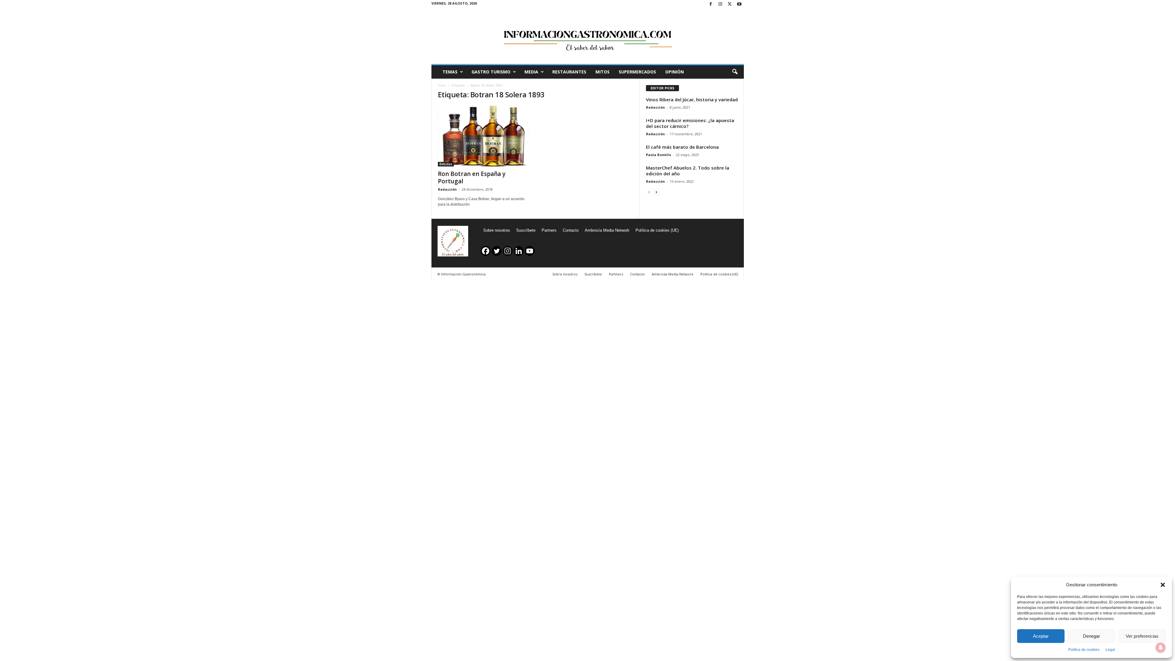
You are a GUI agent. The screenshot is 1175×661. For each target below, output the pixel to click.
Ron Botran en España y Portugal (471, 177)
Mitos (602, 72)
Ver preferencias (1142, 636)
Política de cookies (1083, 650)
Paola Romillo (658, 154)
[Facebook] (710, 4)
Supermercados (637, 72)
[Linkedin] (519, 251)
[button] (1163, 585)
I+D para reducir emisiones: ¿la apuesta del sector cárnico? (690, 123)
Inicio (442, 85)
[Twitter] (729, 4)
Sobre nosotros (496, 230)
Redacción (447, 189)
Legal (1110, 650)
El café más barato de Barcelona (682, 147)
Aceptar (1041, 636)
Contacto (571, 230)
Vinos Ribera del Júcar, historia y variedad (692, 99)
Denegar (1091, 636)
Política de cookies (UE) (657, 230)
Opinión (674, 72)
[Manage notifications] (1161, 647)
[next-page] (656, 192)
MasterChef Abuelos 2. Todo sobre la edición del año (687, 171)
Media (531, 72)
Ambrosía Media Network (607, 230)
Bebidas (445, 164)
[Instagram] (720, 4)
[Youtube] (739, 4)
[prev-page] (649, 192)
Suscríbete (525, 230)
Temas (449, 72)
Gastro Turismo (491, 72)
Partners (549, 230)
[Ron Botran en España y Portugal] (484, 136)
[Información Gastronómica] (587, 36)
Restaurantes (569, 72)
